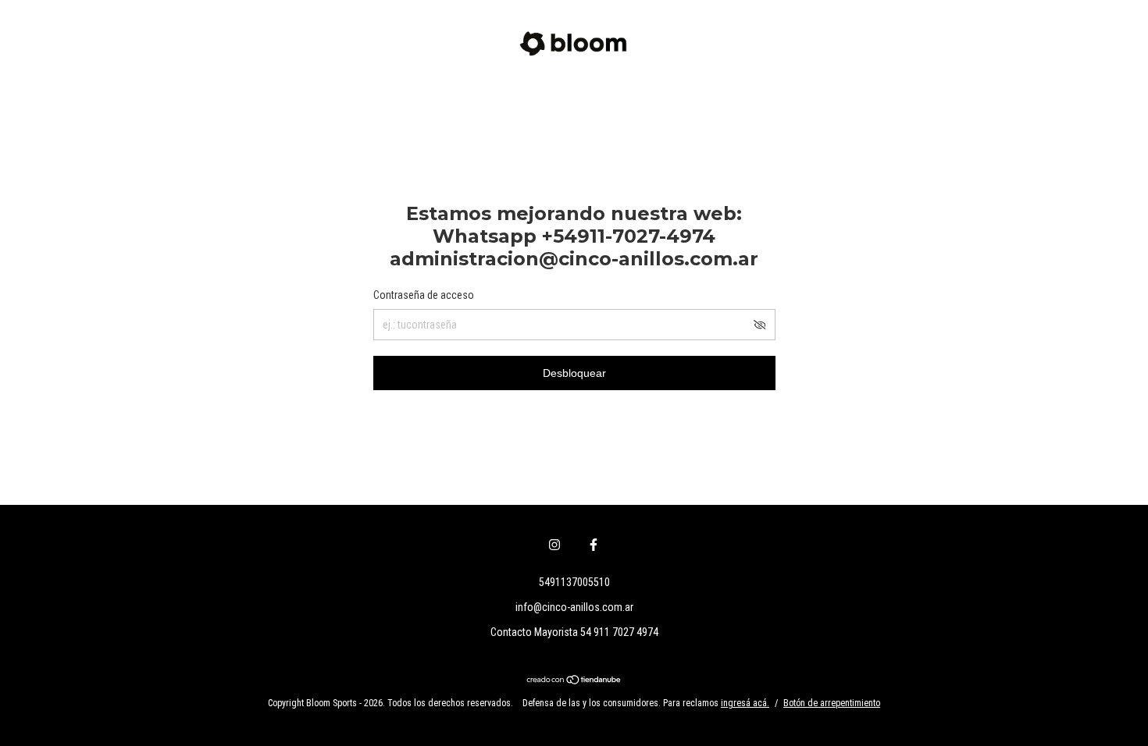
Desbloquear (574, 373)
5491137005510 (574, 582)
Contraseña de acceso (423, 295)
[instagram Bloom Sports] (554, 544)
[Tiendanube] (574, 680)
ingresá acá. (745, 703)
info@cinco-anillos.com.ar (574, 607)
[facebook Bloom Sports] (593, 544)
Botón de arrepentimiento (831, 703)
